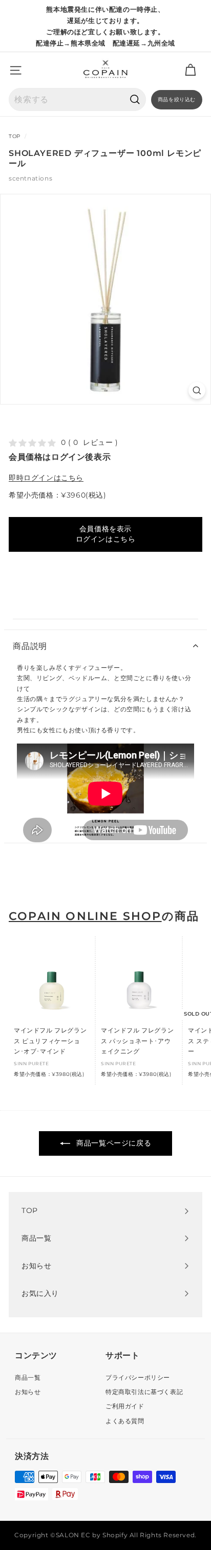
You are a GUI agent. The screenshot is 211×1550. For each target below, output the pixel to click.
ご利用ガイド (125, 1406)
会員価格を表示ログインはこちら (106, 534)
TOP (14, 136)
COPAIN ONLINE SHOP (85, 916)
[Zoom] (196, 390)
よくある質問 (125, 1421)
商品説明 (30, 646)
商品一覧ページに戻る (113, 1143)
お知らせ (27, 1392)
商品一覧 (27, 1377)
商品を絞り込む (177, 99)
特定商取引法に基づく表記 (144, 1392)
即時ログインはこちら (46, 477)
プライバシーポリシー (138, 1377)
